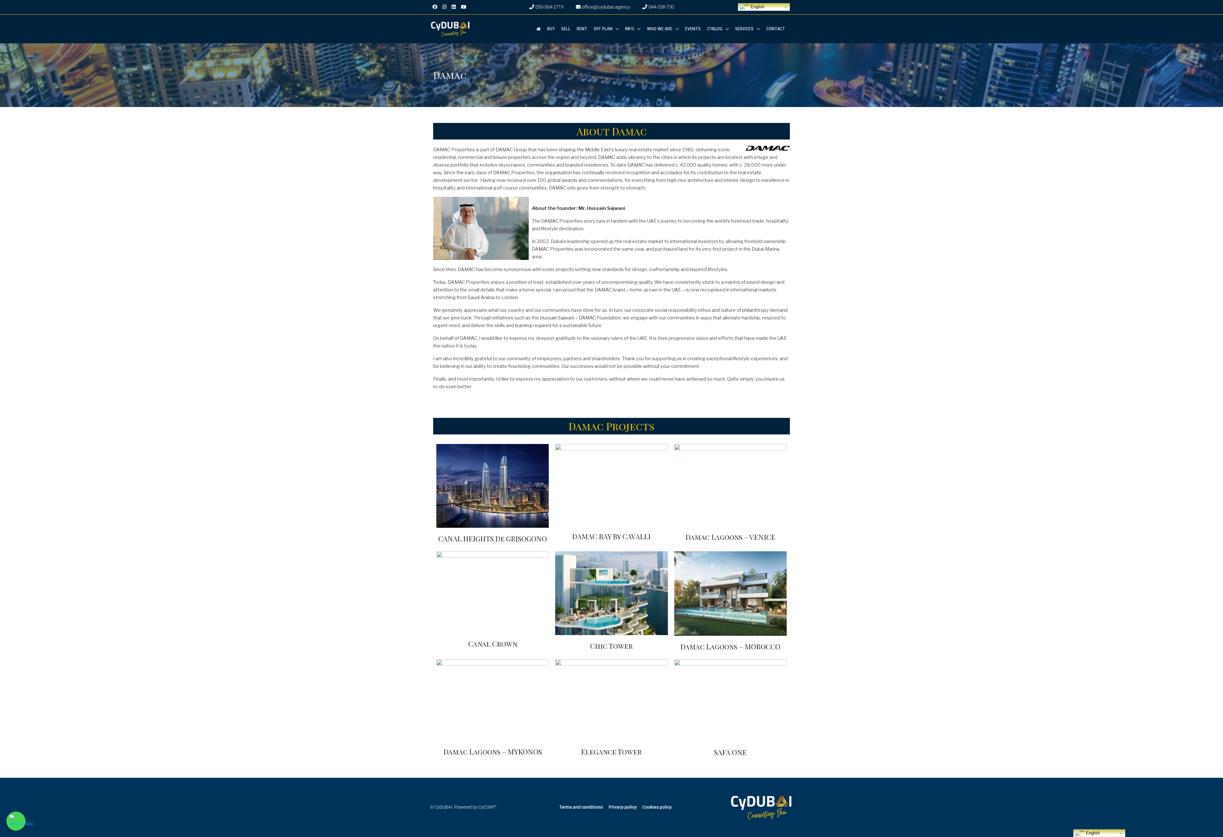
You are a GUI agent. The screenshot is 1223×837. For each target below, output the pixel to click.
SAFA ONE (730, 752)
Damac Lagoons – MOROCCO (730, 646)
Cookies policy (657, 807)
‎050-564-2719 (548, 7)
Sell (565, 28)
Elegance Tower (611, 751)
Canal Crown (492, 643)
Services (744, 28)
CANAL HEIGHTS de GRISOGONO (492, 538)
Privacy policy (623, 807)
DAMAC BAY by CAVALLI (611, 536)
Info (629, 28)
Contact (775, 28)
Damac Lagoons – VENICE (730, 537)
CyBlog (714, 28)
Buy (551, 28)
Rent (582, 28)
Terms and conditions (581, 807)
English (756, 6)
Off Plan (603, 28)
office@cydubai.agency (605, 7)
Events (693, 28)
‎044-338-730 (660, 7)
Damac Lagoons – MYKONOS (492, 751)
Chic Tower (611, 646)
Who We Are (659, 28)
